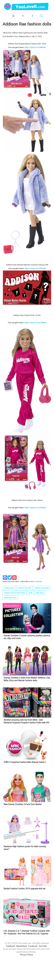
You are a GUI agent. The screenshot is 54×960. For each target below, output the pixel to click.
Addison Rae (9, 588)
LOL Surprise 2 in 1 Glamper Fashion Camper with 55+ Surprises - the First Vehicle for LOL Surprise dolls (27, 932)
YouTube (43, 946)
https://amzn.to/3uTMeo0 (35, 322)
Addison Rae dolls (42, 588)
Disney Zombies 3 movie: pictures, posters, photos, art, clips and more (27, 637)
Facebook (32, 16)
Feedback (10, 946)
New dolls (40, 593)
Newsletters (21, 946)
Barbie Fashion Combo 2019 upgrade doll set (24, 888)
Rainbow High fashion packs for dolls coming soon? (25, 848)
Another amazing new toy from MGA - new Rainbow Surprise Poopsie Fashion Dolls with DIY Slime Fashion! (26, 721)
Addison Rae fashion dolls (14, 593)
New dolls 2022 (10, 597)
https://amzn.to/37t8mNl (35, 268)
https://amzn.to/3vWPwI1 (35, 47)
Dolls (30, 593)
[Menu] (13, 16)
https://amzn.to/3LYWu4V (35, 507)
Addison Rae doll (24, 588)
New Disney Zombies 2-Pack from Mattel (22, 804)
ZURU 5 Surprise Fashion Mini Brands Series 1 (25, 762)
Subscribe (22, 16)
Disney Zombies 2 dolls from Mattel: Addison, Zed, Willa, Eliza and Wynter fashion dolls (27, 679)
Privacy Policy (26, 954)
